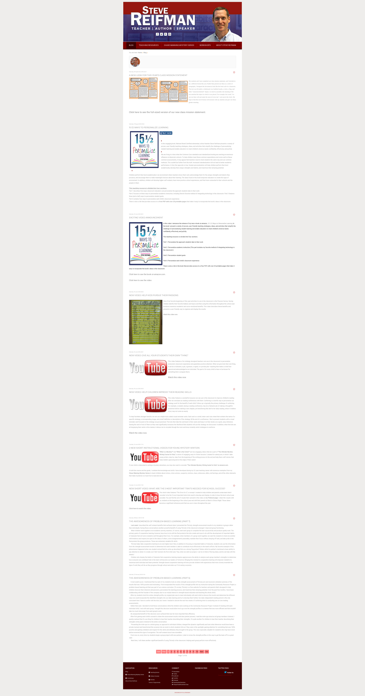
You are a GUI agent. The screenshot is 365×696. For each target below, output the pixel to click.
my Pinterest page (212, 498)
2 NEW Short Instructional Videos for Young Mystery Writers (164, 448)
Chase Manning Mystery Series (179, 45)
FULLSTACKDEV (186, 692)
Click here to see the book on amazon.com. (147, 274)
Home (140, 52)
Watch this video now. (170, 314)
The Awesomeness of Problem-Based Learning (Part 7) (159, 521)
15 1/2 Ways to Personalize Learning (148, 127)
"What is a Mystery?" (166, 452)
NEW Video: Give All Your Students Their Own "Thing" (158, 355)
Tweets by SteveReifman (225, 675)
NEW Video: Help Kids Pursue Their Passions (153, 295)
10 (197, 652)
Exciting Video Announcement (146, 217)
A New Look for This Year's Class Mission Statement (158, 75)
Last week (134, 525)
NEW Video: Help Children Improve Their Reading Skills (160, 392)
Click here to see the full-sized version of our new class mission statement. (167, 112)
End (207, 652)
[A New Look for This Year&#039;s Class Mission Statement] (143, 98)
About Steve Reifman (226, 45)
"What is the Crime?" (183, 452)
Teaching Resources (149, 45)
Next (201, 652)
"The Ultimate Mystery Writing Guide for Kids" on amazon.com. (207, 465)
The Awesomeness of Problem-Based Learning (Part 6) (159, 578)
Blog (131, 45)
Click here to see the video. (140, 280)
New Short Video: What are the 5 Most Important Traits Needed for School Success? (177, 488)
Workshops (205, 45)
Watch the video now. (138, 433)
